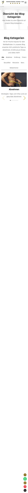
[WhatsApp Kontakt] (25, 479)
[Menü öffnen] (25, 2)
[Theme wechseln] (25, 490)
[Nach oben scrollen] (25, 474)
